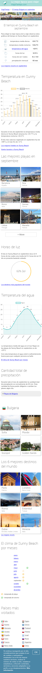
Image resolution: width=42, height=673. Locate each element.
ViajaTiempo (5, 9)
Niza (24, 183)
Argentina (28, 642)
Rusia (27, 639)
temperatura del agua (20, 49)
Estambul (27, 508)
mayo (16, 568)
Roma (5, 508)
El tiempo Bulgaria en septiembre (23, 9)
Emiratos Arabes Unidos (10, 531)
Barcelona (6, 183)
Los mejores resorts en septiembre (14, 66)
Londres (26, 487)
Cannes (25, 204)
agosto (16, 577)
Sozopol (6, 453)
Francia (4, 490)
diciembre (17, 590)
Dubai (4, 529)
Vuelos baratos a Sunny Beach (12, 149)
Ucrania (6, 632)
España (6, 635)
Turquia (24, 511)
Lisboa (4, 225)
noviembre (17, 587)
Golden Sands (29, 453)
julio (15, 574)
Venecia (26, 529)
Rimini (4, 204)
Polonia (27, 632)
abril (15, 565)
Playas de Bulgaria (11, 394)
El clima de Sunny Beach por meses (14, 360)
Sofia (4, 432)
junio (15, 571)
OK (36, 652)
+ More (21, 234)
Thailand (28, 628)
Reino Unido (26, 490)
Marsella (25, 225)
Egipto (27, 621)
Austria (6, 625)
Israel (27, 635)
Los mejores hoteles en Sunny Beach (15, 146)
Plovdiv (25, 432)
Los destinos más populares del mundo (15, 285)
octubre (16, 584)
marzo (16, 561)
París (4, 487)
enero (16, 555)
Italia (3, 511)
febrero (16, 558)
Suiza (6, 639)
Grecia (27, 625)
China (27, 646)
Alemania (7, 628)
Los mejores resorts (8, 535)
